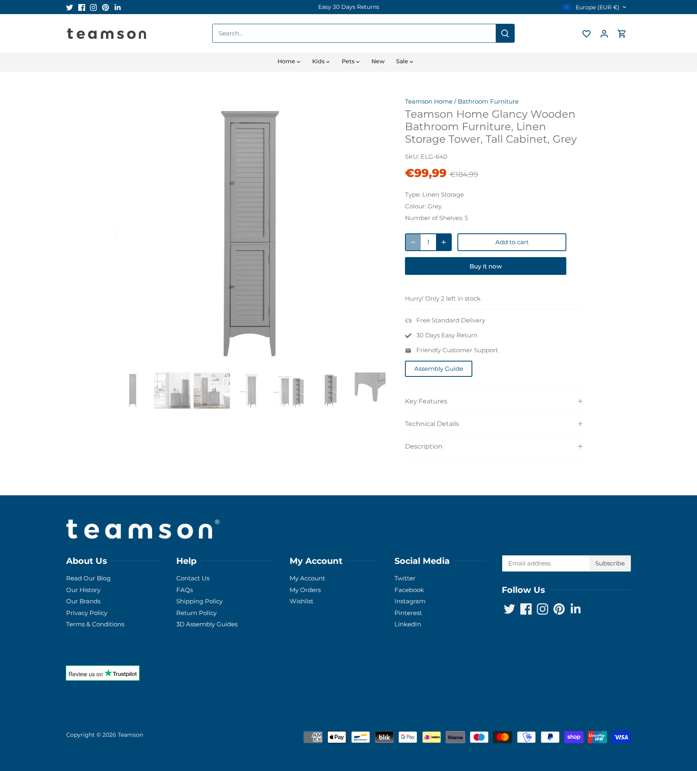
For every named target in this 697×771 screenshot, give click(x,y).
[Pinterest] (593, 731)
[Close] (669, 648)
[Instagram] (581, 731)
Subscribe (640, 707)
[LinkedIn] (605, 731)
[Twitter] (556, 731)
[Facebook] (569, 731)
